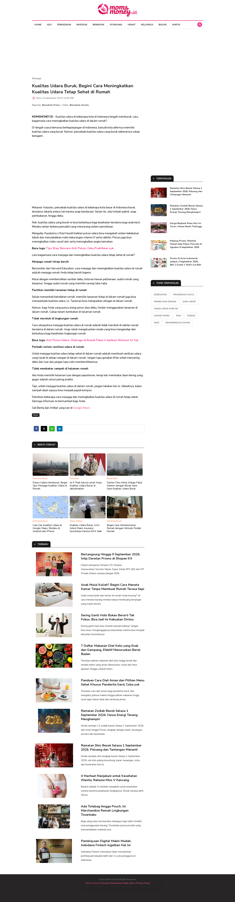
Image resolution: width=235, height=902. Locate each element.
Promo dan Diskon (165, 301)
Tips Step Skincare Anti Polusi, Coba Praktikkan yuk (80, 248)
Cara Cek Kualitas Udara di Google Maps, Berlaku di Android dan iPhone (47, 528)
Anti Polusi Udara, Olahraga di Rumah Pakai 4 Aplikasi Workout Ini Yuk (92, 340)
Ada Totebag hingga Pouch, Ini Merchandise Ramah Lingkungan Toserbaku (105, 810)
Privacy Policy (143, 883)
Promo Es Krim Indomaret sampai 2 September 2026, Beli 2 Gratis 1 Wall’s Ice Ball (185, 261)
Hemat (132, 24)
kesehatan (160, 294)
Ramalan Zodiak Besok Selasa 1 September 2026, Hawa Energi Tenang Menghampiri (109, 715)
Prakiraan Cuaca (183, 294)
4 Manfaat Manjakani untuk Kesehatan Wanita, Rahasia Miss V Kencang (109, 778)
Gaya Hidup (189, 301)
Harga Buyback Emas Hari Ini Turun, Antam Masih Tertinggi (186, 225)
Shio (156, 322)
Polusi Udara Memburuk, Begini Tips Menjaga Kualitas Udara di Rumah (50, 485)
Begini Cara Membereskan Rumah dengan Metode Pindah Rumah (124, 528)
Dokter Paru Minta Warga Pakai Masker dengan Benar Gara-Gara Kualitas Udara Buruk (124, 485)
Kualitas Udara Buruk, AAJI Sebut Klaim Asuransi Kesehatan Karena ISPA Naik (86, 528)
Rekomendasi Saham (178, 322)
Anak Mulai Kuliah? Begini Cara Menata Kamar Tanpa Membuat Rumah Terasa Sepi (112, 587)
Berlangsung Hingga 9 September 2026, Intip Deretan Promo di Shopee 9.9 (110, 556)
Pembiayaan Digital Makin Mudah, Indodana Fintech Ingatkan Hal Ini (106, 843)
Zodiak (191, 315)
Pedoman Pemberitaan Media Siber (116, 883)
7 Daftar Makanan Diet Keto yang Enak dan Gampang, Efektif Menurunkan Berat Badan (110, 650)
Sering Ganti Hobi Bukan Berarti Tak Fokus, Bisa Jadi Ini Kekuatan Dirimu (107, 617)
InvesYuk (81, 24)
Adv (49, 24)
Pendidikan (64, 24)
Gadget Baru (162, 315)
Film (178, 315)
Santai (176, 24)
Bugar (163, 24)
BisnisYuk (98, 24)
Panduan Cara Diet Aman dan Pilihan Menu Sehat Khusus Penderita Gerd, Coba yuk (112, 682)
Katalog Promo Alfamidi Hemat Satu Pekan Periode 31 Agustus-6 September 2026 (186, 244)
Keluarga (147, 24)
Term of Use (91, 883)
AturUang (116, 24)
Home (38, 24)
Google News (81, 408)
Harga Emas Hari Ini (166, 308)
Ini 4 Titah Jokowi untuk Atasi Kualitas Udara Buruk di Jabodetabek (86, 485)
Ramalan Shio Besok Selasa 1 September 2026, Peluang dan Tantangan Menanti (111, 747)
